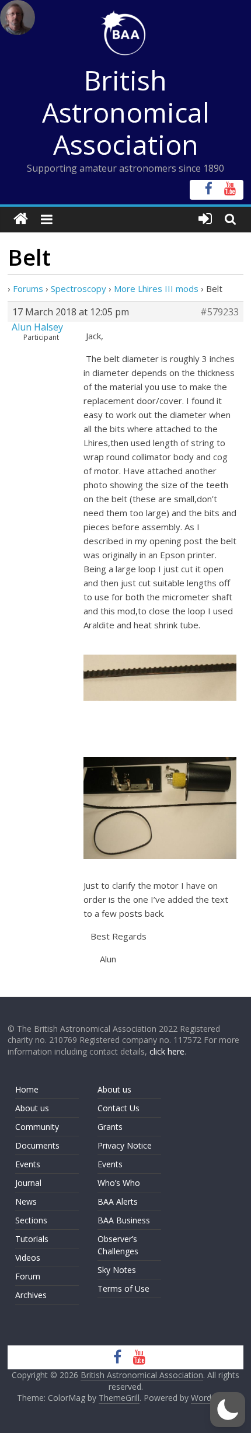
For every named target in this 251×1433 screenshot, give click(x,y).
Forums (28, 288)
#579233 (219, 312)
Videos (27, 1257)
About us (32, 1108)
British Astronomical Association (126, 112)
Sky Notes (116, 1269)
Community (37, 1126)
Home (27, 1089)
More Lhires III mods (156, 288)
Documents (37, 1145)
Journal (28, 1182)
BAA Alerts (117, 1201)
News (26, 1201)
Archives (31, 1294)
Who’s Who (118, 1182)
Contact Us (118, 1108)
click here (166, 1051)
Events (27, 1164)
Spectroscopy (78, 288)
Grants (110, 1126)
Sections (31, 1220)
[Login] (205, 219)
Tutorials (31, 1238)
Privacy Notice (124, 1145)
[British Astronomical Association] (21, 219)
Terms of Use (123, 1288)
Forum (27, 1276)
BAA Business (123, 1220)
